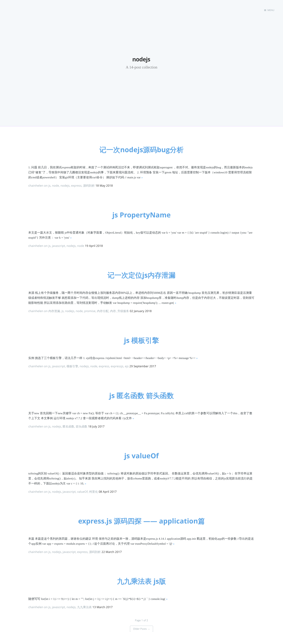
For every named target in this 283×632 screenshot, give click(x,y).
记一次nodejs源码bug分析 (141, 149)
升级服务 (123, 311)
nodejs (64, 186)
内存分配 (102, 311)
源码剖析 (89, 186)
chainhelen (35, 186)
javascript (58, 246)
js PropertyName (141, 215)
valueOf (82, 492)
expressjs (117, 366)
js (49, 186)
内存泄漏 (54, 311)
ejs (127, 366)
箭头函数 (81, 426)
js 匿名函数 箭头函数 (141, 395)
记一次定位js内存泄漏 (142, 275)
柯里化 (93, 492)
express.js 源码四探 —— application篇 (141, 521)
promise (89, 311)
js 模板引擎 (141, 340)
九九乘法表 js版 (141, 581)
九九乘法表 (84, 607)
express (76, 186)
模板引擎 (72, 366)
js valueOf (141, 455)
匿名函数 (68, 426)
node (55, 186)
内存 (113, 311)
